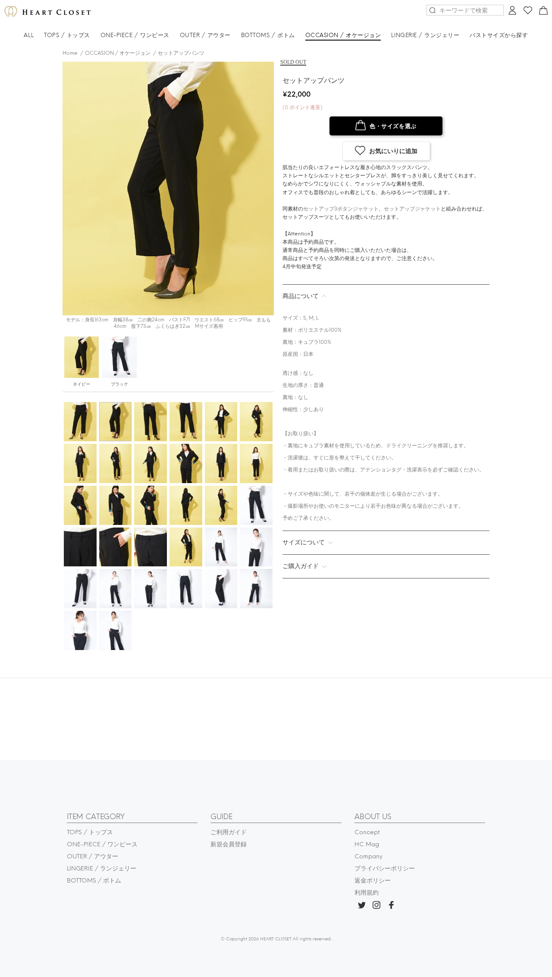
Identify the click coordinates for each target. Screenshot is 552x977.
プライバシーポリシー (384, 868)
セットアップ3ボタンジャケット (341, 209)
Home (70, 53)
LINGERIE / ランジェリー (101, 868)
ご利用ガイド (228, 832)
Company (368, 856)
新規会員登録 (228, 844)
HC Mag (366, 844)
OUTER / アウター (92, 856)
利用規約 (366, 892)
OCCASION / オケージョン (118, 53)
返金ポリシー (372, 880)
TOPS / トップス (90, 832)
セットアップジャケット (412, 209)
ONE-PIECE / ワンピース (102, 844)
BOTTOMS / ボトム (94, 880)
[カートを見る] (542, 12)
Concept (367, 832)
